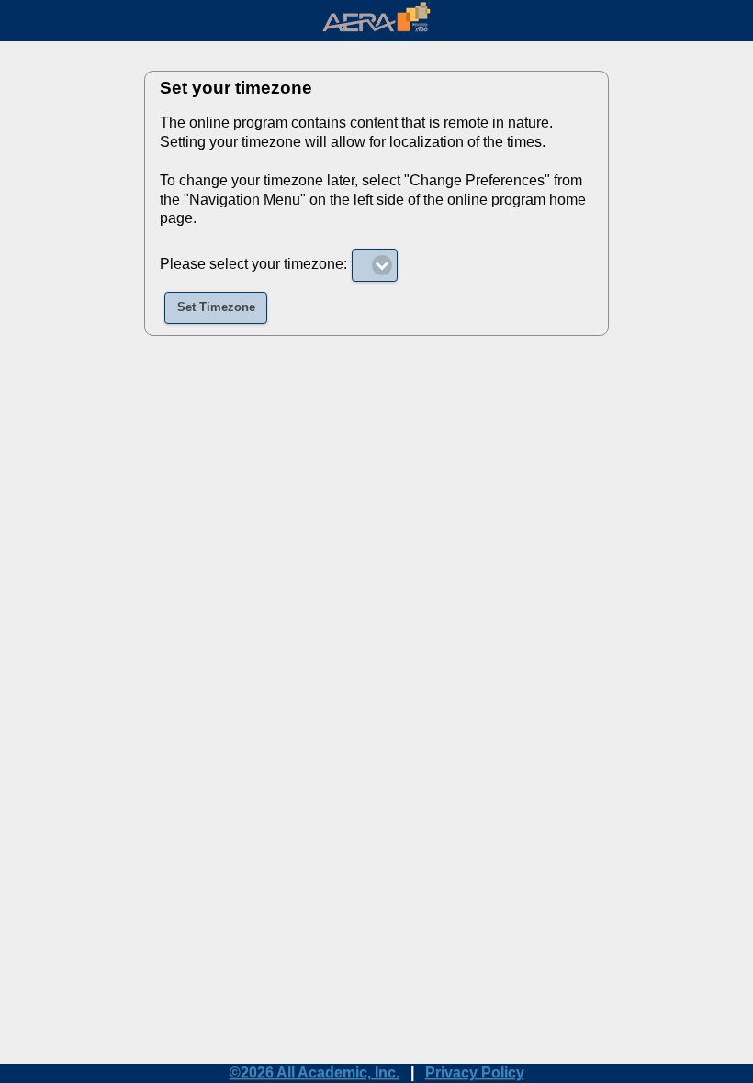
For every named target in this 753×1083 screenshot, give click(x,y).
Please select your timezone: (253, 264)
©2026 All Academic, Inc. (314, 1072)
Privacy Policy (474, 1072)
